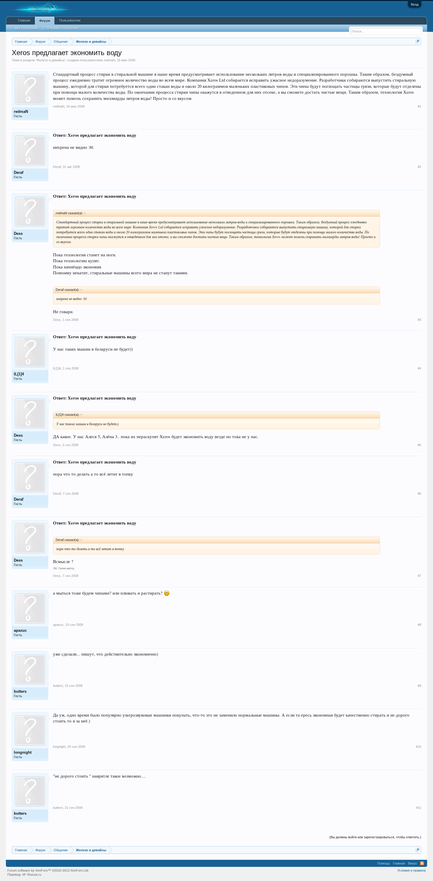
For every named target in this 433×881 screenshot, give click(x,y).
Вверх (412, 863)
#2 (419, 167)
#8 (419, 624)
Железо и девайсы (51, 60)
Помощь (383, 863)
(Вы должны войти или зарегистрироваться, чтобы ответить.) (375, 837)
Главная (24, 20)
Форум (44, 20)
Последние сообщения (61, 28)
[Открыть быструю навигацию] (417, 41)
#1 (419, 106)
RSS (422, 863)
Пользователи (69, 20)
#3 (419, 319)
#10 (418, 746)
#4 (419, 368)
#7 (419, 576)
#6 (419, 493)
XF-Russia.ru (31, 874)
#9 (419, 685)
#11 (418, 807)
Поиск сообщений (24, 28)
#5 (419, 445)
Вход (414, 4)
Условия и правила (411, 870)
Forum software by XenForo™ (48, 870)
